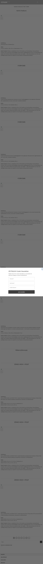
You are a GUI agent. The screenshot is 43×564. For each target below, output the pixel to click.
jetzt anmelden (21, 292)
